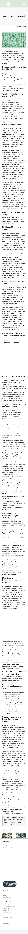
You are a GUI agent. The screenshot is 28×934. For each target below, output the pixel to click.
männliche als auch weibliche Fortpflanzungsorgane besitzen (13, 78)
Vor (24, 26)
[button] (3, 835)
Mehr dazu (17, 824)
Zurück (19, 26)
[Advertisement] (14, 359)
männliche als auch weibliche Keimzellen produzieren (13, 110)
